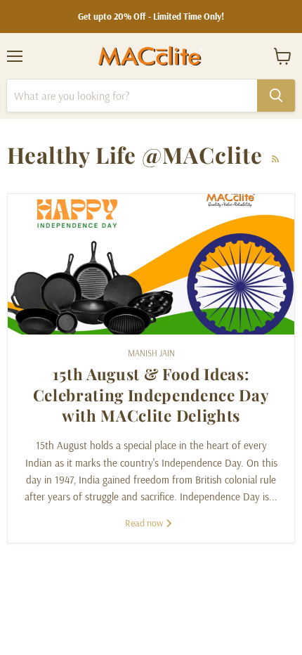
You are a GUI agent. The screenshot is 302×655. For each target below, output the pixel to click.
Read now (145, 523)
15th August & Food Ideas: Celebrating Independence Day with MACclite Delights (151, 394)
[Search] (276, 95)
